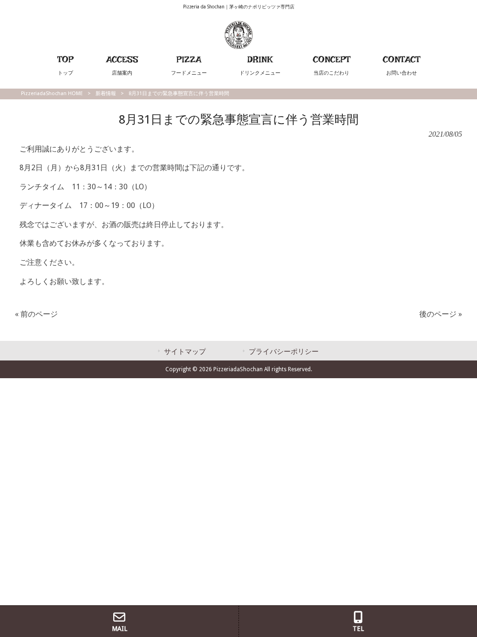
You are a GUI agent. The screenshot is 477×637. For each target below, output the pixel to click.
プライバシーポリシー (284, 351)
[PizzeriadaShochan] (238, 46)
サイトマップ (185, 351)
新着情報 (105, 93)
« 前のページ (36, 314)
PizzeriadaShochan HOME (52, 93)
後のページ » (440, 314)
